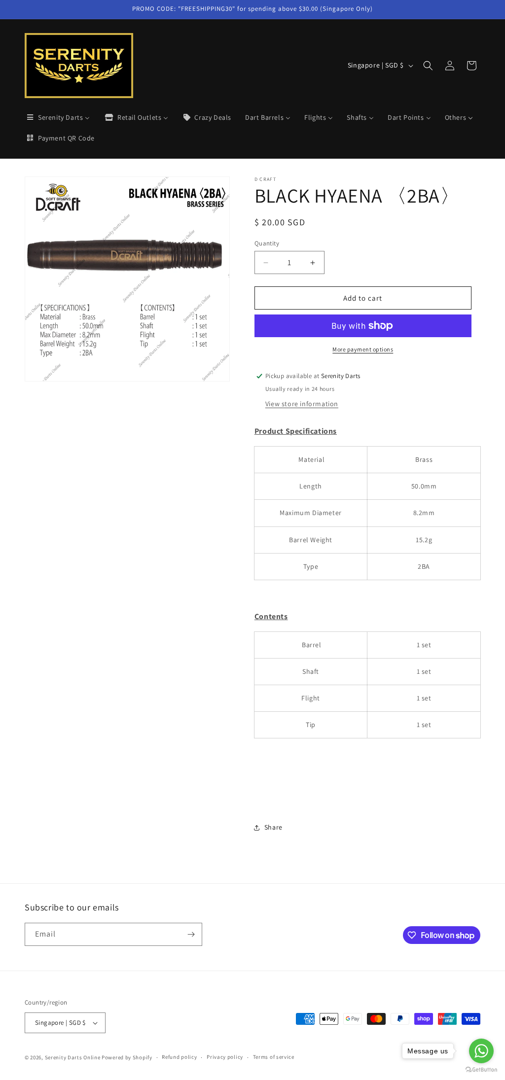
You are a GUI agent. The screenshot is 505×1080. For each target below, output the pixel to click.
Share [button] (273, 827)
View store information (301, 403)
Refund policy (179, 1056)
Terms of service (273, 1056)
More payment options (362, 349)
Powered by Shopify (127, 1057)
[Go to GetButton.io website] (481, 1070)
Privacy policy (225, 1056)
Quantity (266, 243)
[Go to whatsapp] (481, 1051)
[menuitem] (58, 117)
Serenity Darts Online (73, 1057)
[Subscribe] (191, 934)
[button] (428, 65)
